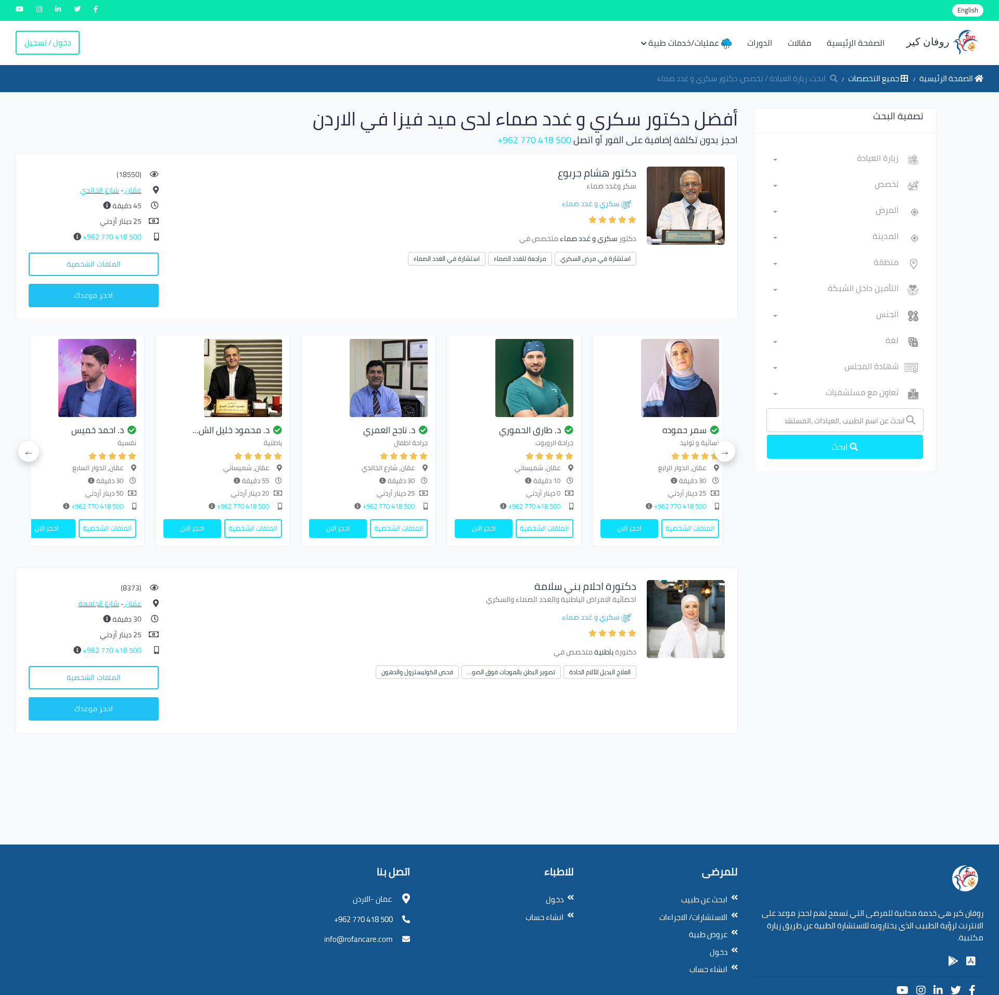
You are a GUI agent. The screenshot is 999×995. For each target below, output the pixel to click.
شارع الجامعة (99, 603)
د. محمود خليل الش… (231, 430)
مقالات (799, 43)
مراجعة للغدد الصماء (520, 259)
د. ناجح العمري (389, 430)
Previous (724, 451)
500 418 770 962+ (534, 139)
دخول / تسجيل (47, 42)
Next (28, 451)
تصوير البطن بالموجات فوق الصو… (511, 672)
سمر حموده (684, 430)
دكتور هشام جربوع (597, 172)
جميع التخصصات (874, 78)
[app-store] (971, 961)
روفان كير (929, 41)
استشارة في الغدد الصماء (447, 259)
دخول (718, 952)
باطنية (603, 652)
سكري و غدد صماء (591, 203)
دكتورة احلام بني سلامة (585, 586)
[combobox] (835, 160)
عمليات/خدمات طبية (684, 43)
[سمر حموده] (659, 378)
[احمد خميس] (77, 378)
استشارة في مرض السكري (595, 259)
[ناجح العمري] (368, 378)
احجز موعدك (93, 295)
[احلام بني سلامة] (686, 618)
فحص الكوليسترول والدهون (417, 672)
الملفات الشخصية (94, 264)
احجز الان (629, 528)
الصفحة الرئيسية (856, 43)
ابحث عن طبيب (704, 899)
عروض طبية (708, 934)
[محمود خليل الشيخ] (222, 378)
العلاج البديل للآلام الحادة (600, 672)
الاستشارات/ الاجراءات (693, 917)
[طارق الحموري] (514, 378)
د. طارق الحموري (530, 430)
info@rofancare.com (358, 939)
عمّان (133, 190)
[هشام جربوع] (686, 204)
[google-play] (953, 961)
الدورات (759, 43)
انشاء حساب (708, 969)
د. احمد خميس (97, 430)
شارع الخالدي (99, 190)
